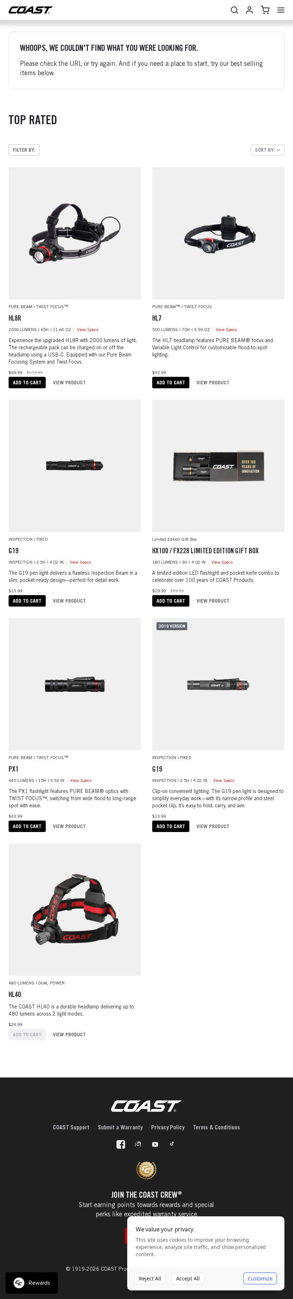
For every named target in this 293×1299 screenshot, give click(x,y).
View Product (69, 382)
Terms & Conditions (216, 1127)
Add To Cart (27, 382)
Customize (260, 1278)
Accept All (188, 1278)
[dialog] (205, 1253)
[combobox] (267, 150)
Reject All (150, 1278)
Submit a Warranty (120, 1127)
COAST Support (71, 1127)
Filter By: (24, 150)
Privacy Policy (167, 1127)
